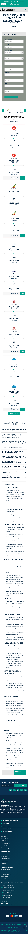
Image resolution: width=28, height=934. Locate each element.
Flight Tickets (4, 838)
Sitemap (3, 863)
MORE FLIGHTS (14, 413)
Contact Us (4, 872)
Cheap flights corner (18, 772)
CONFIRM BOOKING (10, 97)
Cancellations (4, 876)
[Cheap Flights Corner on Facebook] (2, 904)
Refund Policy (4, 861)
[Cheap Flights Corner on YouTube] (7, 904)
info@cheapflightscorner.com (18, 1)
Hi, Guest (14, 4)
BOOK (22, 178)
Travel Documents (6, 874)
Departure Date (8, 50)
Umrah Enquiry (5, 879)
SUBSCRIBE (21, 785)
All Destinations (5, 841)
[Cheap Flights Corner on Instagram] (4, 904)
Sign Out (19, 4)
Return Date (7, 55)
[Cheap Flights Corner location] (11, 904)
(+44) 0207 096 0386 (6, 1)
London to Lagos (5, 848)
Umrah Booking (5, 843)
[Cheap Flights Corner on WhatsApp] (9, 904)
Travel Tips (4, 845)
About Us (3, 854)
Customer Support (6, 869)
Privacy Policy (4, 856)
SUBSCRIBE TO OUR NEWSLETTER (9, 782)
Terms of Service (5, 858)
